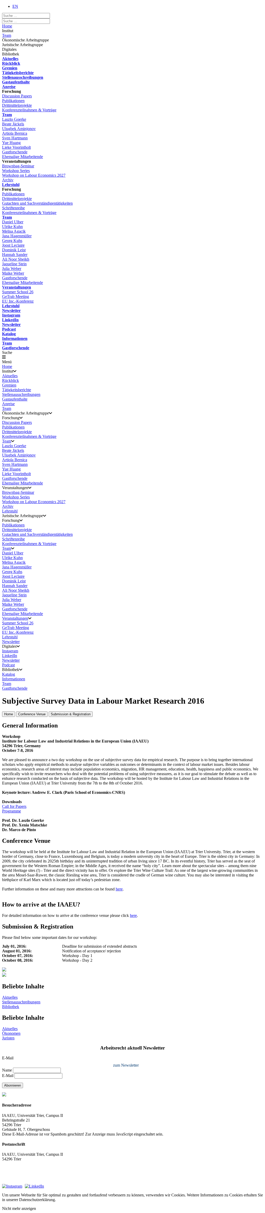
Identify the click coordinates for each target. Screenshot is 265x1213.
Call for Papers (14, 806)
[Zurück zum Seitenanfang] (132, 975)
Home (7, 26)
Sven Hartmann (15, 138)
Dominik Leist (14, 250)
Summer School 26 (17, 292)
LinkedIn (10, 320)
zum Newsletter (126, 1065)
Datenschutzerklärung (20, 1179)
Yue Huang (11, 142)
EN (15, 6)
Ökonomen (11, 1033)
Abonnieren (12, 1085)
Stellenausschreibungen (22, 77)
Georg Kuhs (12, 240)
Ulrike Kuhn (12, 226)
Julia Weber (11, 268)
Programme (11, 811)
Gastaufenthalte (16, 82)
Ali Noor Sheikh (15, 259)
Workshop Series (16, 170)
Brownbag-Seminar (18, 166)
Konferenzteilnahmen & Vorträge (29, 110)
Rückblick (11, 63)
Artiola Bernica (14, 133)
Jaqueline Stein (14, 264)
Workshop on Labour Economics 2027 (33, 175)
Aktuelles (10, 58)
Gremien (9, 68)
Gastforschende (14, 152)
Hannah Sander (14, 254)
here (119, 889)
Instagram (11, 315)
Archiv (7, 180)
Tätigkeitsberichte (18, 72)
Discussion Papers (17, 96)
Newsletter (11, 310)
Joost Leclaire (13, 245)
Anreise (9, 86)
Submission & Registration (71, 714)
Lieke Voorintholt (16, 147)
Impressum (11, 1173)
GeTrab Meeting (15, 296)
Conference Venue (32, 714)
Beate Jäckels (13, 124)
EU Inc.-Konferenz (18, 301)
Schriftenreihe (13, 208)
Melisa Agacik (14, 231)
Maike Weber (13, 273)
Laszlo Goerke (14, 119)
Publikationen (13, 100)
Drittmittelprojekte (17, 105)
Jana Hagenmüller (17, 236)
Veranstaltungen (16, 287)
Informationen (14, 338)
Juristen (8, 1038)
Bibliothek (10, 1006)
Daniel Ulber (12, 222)
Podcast (9, 329)
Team (6, 35)
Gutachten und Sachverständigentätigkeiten (37, 203)
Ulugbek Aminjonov (19, 128)
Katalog (9, 334)
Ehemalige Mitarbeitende (22, 156)
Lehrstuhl (10, 184)
